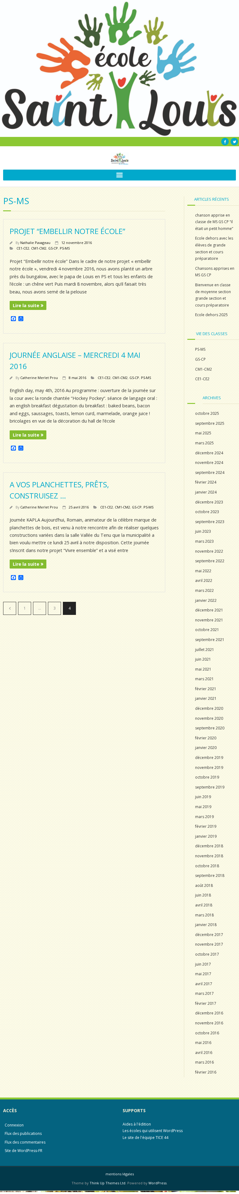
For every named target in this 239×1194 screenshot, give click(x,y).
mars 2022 (204, 590)
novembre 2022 (209, 551)
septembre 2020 (209, 728)
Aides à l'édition (137, 1124)
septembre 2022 (209, 561)
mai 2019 (203, 806)
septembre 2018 (209, 875)
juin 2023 (203, 531)
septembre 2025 (209, 423)
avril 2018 (203, 905)
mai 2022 (203, 571)
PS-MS (65, 248)
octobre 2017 (207, 954)
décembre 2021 (209, 610)
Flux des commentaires (25, 1142)
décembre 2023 (209, 502)
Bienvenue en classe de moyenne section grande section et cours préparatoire (213, 295)
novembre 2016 (209, 1023)
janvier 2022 (206, 600)
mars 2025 (204, 443)
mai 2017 (203, 973)
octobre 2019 (207, 777)
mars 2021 (204, 678)
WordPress (157, 1183)
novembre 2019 (209, 767)
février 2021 (205, 688)
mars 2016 (204, 1062)
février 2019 (205, 826)
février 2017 (205, 1003)
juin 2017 (203, 964)
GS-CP (53, 248)
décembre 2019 (209, 757)
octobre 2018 (207, 866)
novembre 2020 (209, 718)
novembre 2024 (209, 462)
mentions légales (119, 1174)
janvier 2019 (206, 836)
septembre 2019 (209, 787)
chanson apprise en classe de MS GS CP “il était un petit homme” (214, 222)
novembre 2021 (209, 620)
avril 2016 (203, 1052)
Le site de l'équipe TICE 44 (145, 1137)
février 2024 (205, 482)
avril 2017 (203, 983)
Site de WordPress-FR (23, 1150)
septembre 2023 (209, 521)
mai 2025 (203, 433)
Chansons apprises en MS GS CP (214, 272)
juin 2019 (203, 796)
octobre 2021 (207, 629)
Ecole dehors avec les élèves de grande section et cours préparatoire (214, 248)
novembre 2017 (209, 944)
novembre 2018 (209, 856)
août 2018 (204, 885)
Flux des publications (23, 1133)
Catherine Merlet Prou (39, 377)
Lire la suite (26, 305)
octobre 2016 (207, 1033)
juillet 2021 (204, 649)
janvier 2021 (206, 698)
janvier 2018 (206, 924)
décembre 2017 (209, 934)
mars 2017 (204, 993)
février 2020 (205, 738)
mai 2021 (203, 669)
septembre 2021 (209, 639)
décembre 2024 (209, 453)
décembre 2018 (209, 846)
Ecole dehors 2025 (211, 314)
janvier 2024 (206, 492)
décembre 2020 (209, 708)
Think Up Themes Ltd (107, 1183)
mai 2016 (203, 1042)
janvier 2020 (206, 747)
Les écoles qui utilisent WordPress (153, 1130)
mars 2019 (204, 816)
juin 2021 (203, 659)
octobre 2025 (207, 413)
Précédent (9, 608)
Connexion (14, 1125)
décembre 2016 (209, 1013)
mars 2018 (204, 915)
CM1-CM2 (38, 248)
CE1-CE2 (22, 248)
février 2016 (205, 1072)
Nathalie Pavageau (35, 242)
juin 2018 (203, 895)
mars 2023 (204, 541)
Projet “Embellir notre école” (67, 231)
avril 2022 (203, 580)
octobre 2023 (207, 511)
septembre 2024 (209, 472)
